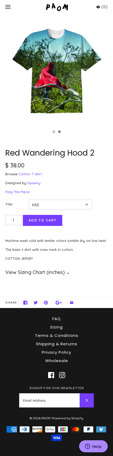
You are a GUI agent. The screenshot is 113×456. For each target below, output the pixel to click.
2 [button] (59, 132)
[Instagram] (62, 375)
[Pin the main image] (46, 303)
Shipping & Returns (56, 344)
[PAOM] (56, 7)
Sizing (56, 327)
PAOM (45, 418)
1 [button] (53, 132)
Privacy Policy (56, 352)
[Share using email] (72, 303)
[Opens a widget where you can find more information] (93, 446)
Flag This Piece (17, 192)
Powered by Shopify (67, 418)
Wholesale (56, 360)
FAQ (56, 318)
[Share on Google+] (58, 303)
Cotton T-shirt (30, 174)
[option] (56, 70)
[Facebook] (51, 375)
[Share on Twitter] (36, 303)
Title (8, 204)
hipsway (33, 183)
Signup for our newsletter (56, 388)
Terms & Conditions (56, 335)
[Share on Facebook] (25, 303)
